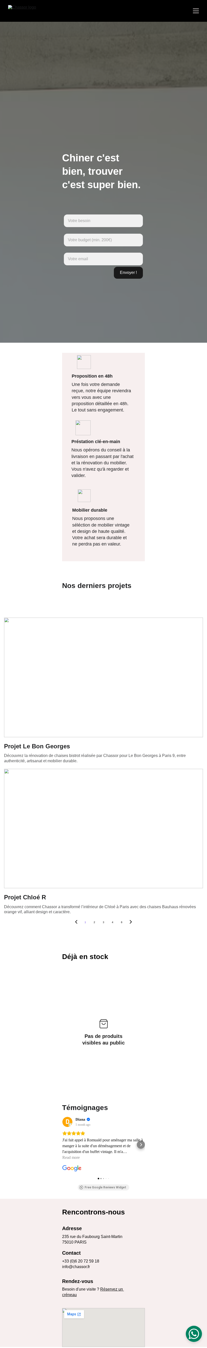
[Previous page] (76, 922)
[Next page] (130, 922)
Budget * (69, 231)
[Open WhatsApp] (194, 1334)
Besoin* (68, 212)
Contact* (69, 250)
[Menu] (196, 11)
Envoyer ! (128, 272)
